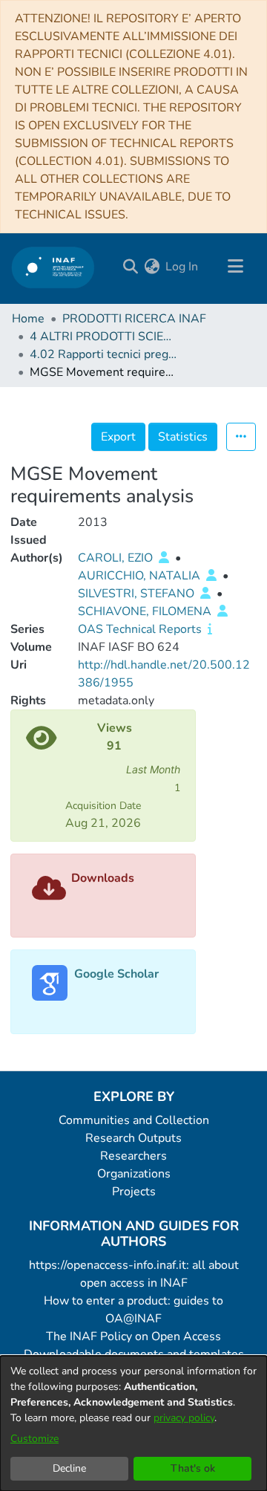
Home (28, 319)
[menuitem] (151, 267)
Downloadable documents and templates (134, 1354)
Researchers (133, 1156)
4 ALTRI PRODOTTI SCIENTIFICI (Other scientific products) (104, 336)
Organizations (134, 1174)
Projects (134, 1191)
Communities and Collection (134, 1120)
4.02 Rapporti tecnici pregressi (104, 354)
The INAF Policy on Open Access (133, 1336)
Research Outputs (133, 1138)
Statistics (183, 437)
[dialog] (133, 1423)
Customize (34, 1439)
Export (118, 437)
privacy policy (184, 1418)
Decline (69, 1468)
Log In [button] (182, 267)
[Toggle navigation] (235, 267)
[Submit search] (130, 267)
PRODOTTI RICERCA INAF (134, 319)
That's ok (193, 1468)
